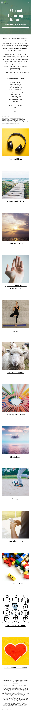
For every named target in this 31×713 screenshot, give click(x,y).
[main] (15, 17)
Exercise (15, 499)
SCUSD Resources (11, 667)
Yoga (15, 330)
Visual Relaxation (15, 243)
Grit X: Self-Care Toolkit (16, 625)
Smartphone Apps (15, 541)
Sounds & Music (15, 159)
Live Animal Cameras (15, 372)
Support (23, 667)
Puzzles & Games (15, 583)
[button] (2, 2)
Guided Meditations (15, 201)
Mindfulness (15, 457)
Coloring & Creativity (15, 414)
